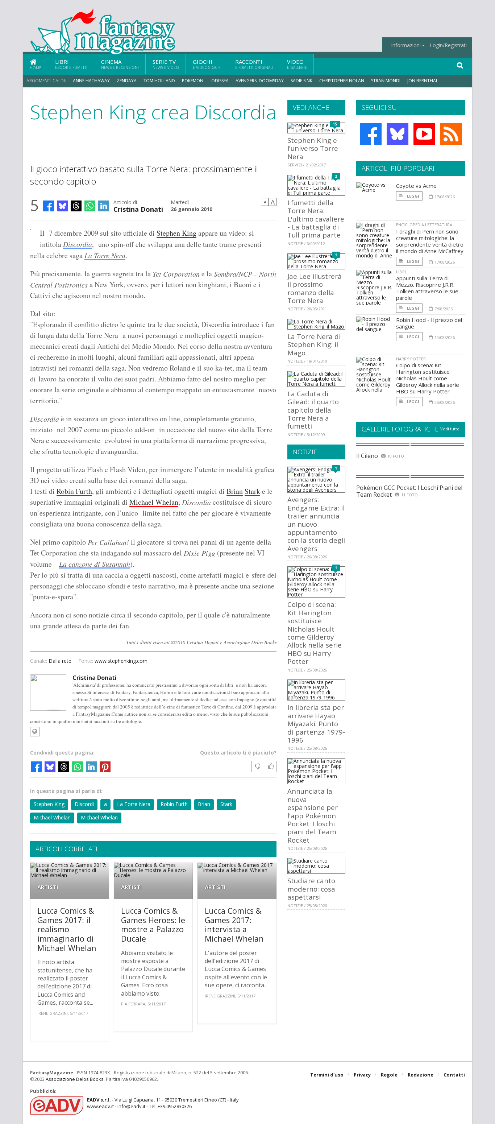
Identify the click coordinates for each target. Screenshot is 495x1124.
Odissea (220, 81)
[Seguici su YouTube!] (424, 134)
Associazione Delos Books (75, 1079)
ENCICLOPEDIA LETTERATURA (424, 225)
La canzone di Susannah (94, 564)
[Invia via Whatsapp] (90, 206)
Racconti (254, 64)
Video (297, 64)
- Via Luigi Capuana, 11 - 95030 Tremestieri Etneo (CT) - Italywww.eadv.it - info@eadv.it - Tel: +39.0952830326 (163, 1102)
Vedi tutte (449, 428)
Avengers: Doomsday (260, 81)
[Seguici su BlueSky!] (397, 134)
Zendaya (127, 81)
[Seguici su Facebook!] (370, 134)
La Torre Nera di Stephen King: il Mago (314, 344)
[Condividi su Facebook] (48, 206)
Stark (252, 491)
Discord (75, 244)
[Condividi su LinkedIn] (103, 206)
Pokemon (193, 81)
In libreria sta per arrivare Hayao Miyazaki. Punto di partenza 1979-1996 (316, 723)
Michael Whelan (153, 502)
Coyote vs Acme (416, 185)
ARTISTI (47, 887)
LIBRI (401, 272)
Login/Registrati (448, 45)
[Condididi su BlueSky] (62, 206)
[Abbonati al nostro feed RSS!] (451, 134)
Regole (389, 1074)
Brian (234, 491)
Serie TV (166, 64)
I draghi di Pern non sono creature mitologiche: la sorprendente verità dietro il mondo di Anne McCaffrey (429, 241)
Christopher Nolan (341, 81)
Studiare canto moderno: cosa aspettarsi (311, 888)
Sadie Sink (301, 81)
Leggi (412, 196)
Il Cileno (367, 456)
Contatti (454, 1074)
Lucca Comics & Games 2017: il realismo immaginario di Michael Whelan (66, 929)
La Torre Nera (104, 255)
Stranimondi (385, 81)
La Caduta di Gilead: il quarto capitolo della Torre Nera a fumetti (313, 410)
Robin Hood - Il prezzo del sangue (429, 323)
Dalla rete (60, 660)
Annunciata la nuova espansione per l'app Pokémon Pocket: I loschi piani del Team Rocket (312, 815)
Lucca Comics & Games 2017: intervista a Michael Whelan (234, 924)
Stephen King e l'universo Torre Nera (312, 148)
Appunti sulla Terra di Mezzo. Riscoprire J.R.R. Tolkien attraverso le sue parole (427, 287)
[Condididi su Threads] (76, 206)
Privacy (362, 1074)
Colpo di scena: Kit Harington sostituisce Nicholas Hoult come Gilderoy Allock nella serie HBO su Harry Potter (314, 633)
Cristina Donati (138, 208)
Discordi (84, 804)
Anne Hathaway (91, 81)
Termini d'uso (327, 1074)
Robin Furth (74, 491)
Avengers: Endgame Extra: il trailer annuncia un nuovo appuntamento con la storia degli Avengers (316, 524)
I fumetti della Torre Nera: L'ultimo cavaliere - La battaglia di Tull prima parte (315, 219)
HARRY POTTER (411, 359)
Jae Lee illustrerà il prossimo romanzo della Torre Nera (314, 288)
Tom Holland (159, 81)
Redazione (420, 1074)
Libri (71, 64)
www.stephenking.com (121, 660)
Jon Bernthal (422, 81)
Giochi (207, 64)
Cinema (120, 64)
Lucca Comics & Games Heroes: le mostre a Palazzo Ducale (153, 924)
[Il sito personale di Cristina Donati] (34, 731)
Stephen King (176, 233)
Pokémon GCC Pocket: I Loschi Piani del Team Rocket (409, 491)
